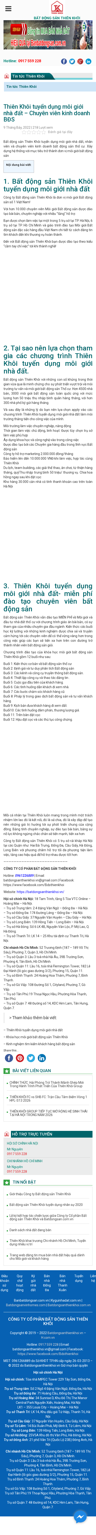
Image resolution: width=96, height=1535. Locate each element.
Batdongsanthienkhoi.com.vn (69, 1305)
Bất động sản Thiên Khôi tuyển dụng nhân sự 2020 (46, 1205)
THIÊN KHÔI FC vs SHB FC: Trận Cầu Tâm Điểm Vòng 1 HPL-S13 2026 (48, 1098)
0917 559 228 (29, 61)
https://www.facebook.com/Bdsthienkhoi (33, 885)
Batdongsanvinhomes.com (26, 1305)
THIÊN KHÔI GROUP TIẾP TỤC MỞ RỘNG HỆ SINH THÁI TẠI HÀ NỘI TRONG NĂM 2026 (48, 1113)
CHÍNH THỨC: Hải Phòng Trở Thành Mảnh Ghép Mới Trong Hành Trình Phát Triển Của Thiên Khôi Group (47, 1084)
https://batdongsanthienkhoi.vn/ (40, 892)
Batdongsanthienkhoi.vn (65, 1333)
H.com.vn (48, 1337)
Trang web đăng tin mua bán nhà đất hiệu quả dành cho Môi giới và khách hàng (47, 1257)
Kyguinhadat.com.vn (66, 1300)
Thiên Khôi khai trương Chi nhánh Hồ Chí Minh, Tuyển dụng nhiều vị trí (48, 1242)
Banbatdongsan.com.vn (31, 1300)
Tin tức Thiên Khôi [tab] (21, 87)
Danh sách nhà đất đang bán (30, 1230)
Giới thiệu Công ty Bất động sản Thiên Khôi (40, 1194)
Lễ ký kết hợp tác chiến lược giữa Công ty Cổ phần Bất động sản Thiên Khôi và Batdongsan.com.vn (48, 1217)
